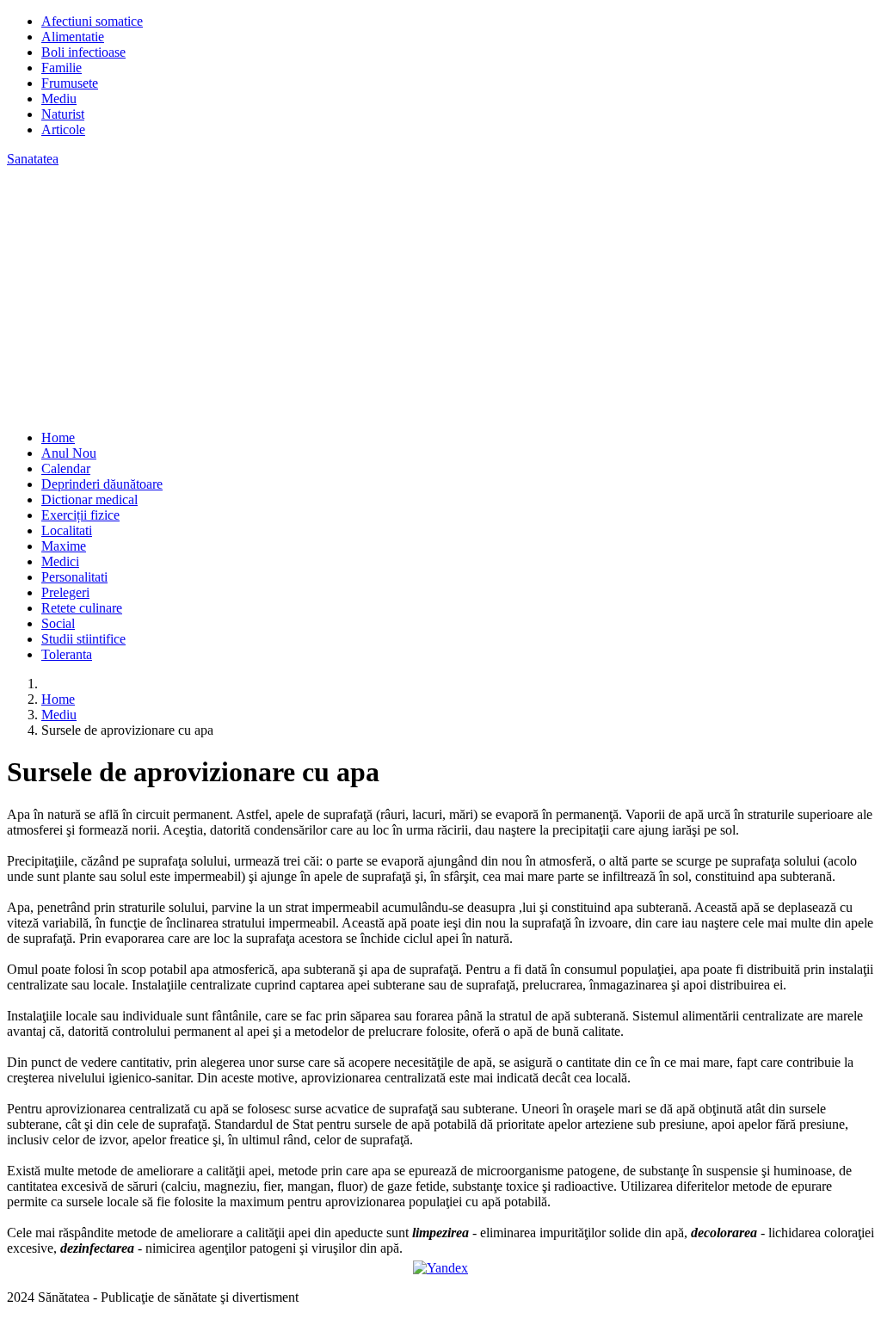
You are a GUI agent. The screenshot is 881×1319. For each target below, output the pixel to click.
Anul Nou (68, 453)
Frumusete (69, 83)
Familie (61, 67)
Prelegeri (65, 592)
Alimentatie (72, 36)
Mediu (59, 98)
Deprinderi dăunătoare (102, 484)
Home (58, 437)
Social (58, 623)
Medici (60, 561)
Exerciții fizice (80, 515)
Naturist (62, 114)
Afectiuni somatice (92, 21)
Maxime (63, 546)
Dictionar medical (89, 499)
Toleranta (66, 654)
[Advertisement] (440, 296)
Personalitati (74, 577)
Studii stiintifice (83, 639)
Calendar (65, 468)
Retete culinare (81, 608)
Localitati (66, 530)
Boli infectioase (83, 52)
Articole (63, 129)
